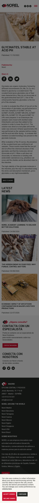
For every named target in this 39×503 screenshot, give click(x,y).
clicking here (7, 489)
